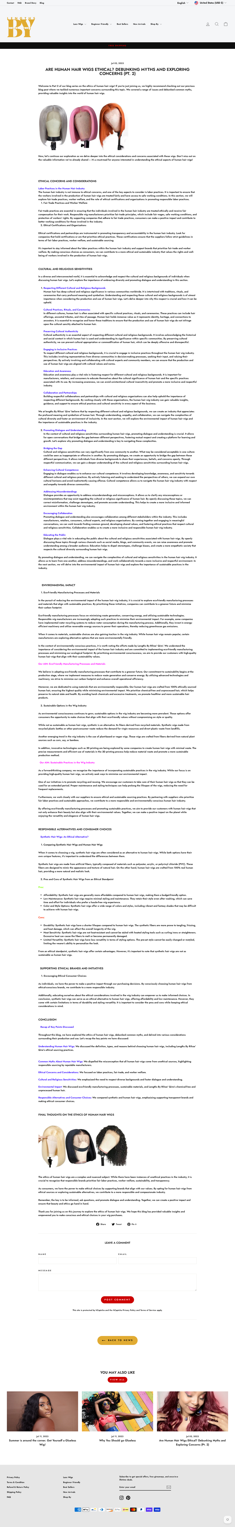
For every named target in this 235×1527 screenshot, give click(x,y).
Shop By (155, 24)
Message (45, 1270)
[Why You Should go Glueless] (117, 1411)
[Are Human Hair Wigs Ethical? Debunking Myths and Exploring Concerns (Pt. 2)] (192, 1411)
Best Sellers (122, 24)
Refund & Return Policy (18, 1487)
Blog (42, 2)
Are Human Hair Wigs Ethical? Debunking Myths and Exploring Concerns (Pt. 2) (192, 1442)
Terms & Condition (15, 1482)
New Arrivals (139, 24)
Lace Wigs (78, 24)
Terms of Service (148, 1310)
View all (117, 1379)
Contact (10, 2)
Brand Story (30, 2)
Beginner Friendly (100, 24)
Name (42, 1254)
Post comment (117, 1299)
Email (122, 1254)
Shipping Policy (14, 1492)
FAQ (20, 2)
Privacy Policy (129, 1310)
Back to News (120, 1340)
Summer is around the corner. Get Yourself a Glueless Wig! (42, 1442)
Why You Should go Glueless (117, 1440)
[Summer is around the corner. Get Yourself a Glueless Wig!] (42, 1411)
